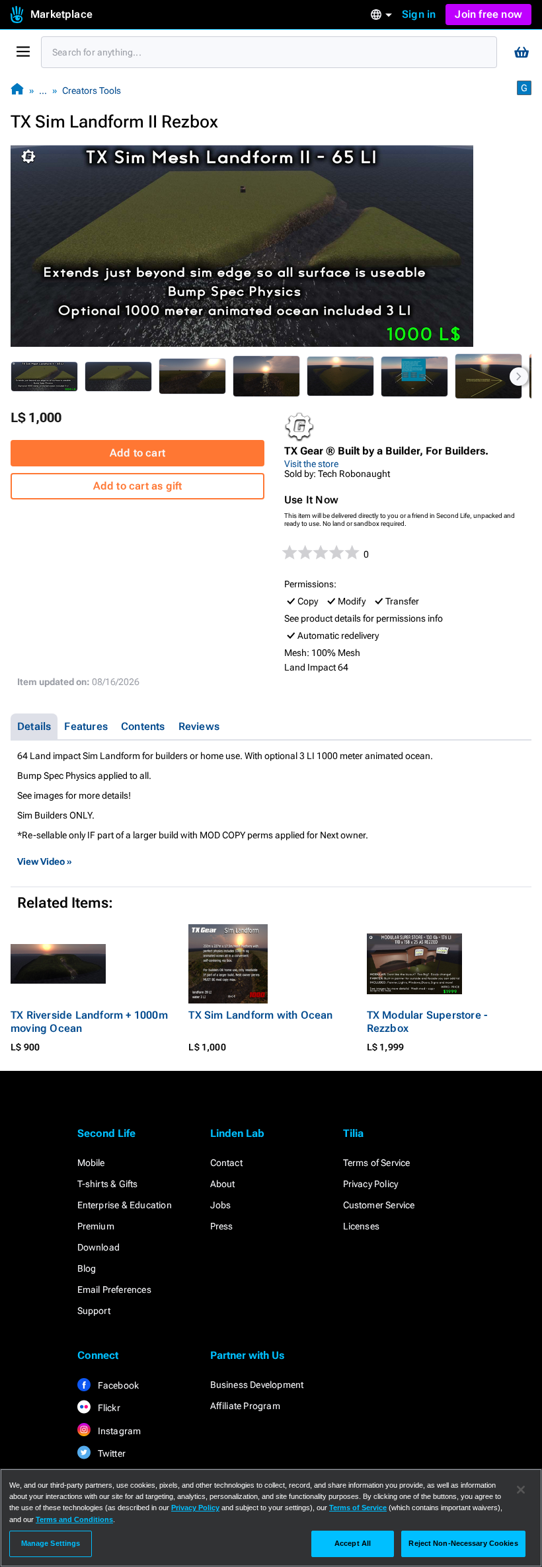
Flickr (108, 1408)
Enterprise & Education (124, 1205)
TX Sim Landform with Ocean (260, 1015)
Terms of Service (376, 1162)
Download (98, 1247)
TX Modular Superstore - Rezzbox (427, 1022)
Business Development (257, 1384)
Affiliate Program (245, 1406)
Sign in (419, 14)
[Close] (520, 1489)
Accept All (352, 1543)
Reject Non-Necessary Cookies (463, 1543)
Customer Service (379, 1205)
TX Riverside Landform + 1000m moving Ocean (89, 1022)
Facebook (117, 1385)
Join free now (488, 14)
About (222, 1184)
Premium (95, 1226)
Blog (87, 1268)
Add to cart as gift (137, 486)
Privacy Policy (371, 1184)
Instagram (118, 1431)
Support (93, 1310)
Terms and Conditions (74, 1519)
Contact (226, 1162)
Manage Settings (51, 1543)
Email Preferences (114, 1289)
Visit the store (311, 463)
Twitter (111, 1453)
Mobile (91, 1162)
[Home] (17, 90)
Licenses (361, 1226)
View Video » (44, 861)
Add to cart (137, 453)
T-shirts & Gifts (107, 1184)
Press (221, 1226)
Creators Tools (91, 90)
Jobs (220, 1205)
